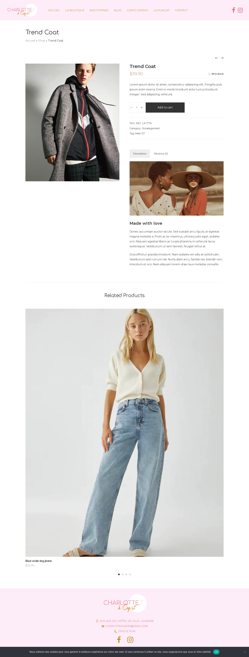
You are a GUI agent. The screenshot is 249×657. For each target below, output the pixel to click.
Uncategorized (150, 128)
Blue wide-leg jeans (38, 561)
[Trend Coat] (217, 58)
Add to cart (165, 107)
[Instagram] (130, 639)
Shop (41, 40)
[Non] (244, 652)
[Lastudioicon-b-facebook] (118, 639)
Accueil (30, 40)
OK (216, 651)
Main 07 (140, 133)
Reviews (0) (161, 153)
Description (140, 153)
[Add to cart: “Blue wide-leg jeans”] (124, 439)
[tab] (140, 153)
